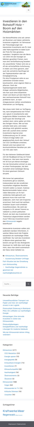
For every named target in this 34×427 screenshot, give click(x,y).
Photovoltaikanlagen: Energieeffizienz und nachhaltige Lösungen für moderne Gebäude (15, 326)
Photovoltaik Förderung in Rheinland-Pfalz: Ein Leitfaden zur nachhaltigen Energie (17, 311)
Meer (21, 411)
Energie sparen (10, 356)
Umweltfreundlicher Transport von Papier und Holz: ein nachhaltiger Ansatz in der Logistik (16, 303)
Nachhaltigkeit (9, 372)
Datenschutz (21, 424)
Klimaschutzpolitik (11, 369)
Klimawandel (11, 221)
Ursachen (8, 395)
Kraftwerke (10, 411)
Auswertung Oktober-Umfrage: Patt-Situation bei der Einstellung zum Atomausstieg (16, 261)
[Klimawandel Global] (15, 4)
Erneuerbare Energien (12, 363)
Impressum (12, 424)
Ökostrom (8, 379)
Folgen (6, 385)
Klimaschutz (10, 256)
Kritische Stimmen (11, 391)
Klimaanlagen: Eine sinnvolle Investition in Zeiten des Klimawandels (13, 318)
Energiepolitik (9, 360)
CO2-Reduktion (10, 353)
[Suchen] (28, 284)
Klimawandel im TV (11, 388)
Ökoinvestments (21, 256)
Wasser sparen (18, 415)
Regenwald (9, 414)
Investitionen (9, 366)
